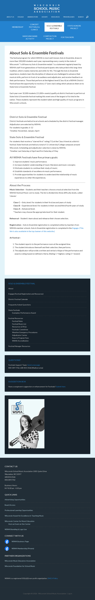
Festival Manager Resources (19, 346)
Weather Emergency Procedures (24, 332)
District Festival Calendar (18, 299)
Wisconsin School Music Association (47, 8)
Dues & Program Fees (20, 338)
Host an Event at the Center (19, 524)
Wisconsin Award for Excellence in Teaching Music (24, 516)
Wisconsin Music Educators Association (20, 561)
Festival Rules (17, 321)
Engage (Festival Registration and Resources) (25, 294)
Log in (70, 593)
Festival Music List (19, 324)
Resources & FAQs (19, 327)
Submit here (60, 387)
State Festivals (14, 310)
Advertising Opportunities (15, 499)
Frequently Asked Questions (19, 305)
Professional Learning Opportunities (19, 510)
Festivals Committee (20, 329)
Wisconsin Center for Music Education (19, 521)
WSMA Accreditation (20, 341)
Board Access (10, 505)
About (10, 288)
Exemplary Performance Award (24, 313)
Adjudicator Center (19, 335)
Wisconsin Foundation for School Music (20, 566)
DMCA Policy (53, 578)
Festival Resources (15, 318)
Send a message (33, 365)
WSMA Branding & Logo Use (16, 529)
